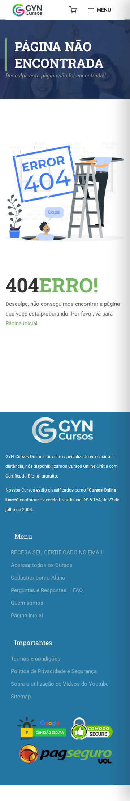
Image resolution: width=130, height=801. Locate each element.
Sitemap (21, 696)
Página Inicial (27, 615)
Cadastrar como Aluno (38, 577)
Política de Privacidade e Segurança (54, 671)
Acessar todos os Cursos (42, 565)
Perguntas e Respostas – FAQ (47, 590)
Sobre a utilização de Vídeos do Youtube (60, 684)
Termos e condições (35, 658)
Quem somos (27, 603)
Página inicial (21, 323)
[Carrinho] (73, 10)
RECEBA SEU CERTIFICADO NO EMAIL (57, 552)
